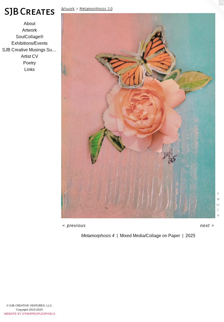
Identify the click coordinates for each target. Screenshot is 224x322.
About (29, 23)
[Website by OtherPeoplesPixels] (213, 11)
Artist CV (29, 56)
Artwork (29, 30)
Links (29, 69)
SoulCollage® (29, 36)
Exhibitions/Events (29, 43)
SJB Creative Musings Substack (29, 49)
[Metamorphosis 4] (138, 115)
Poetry (29, 63)
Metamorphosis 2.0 (96, 8)
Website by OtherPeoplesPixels (29, 313)
